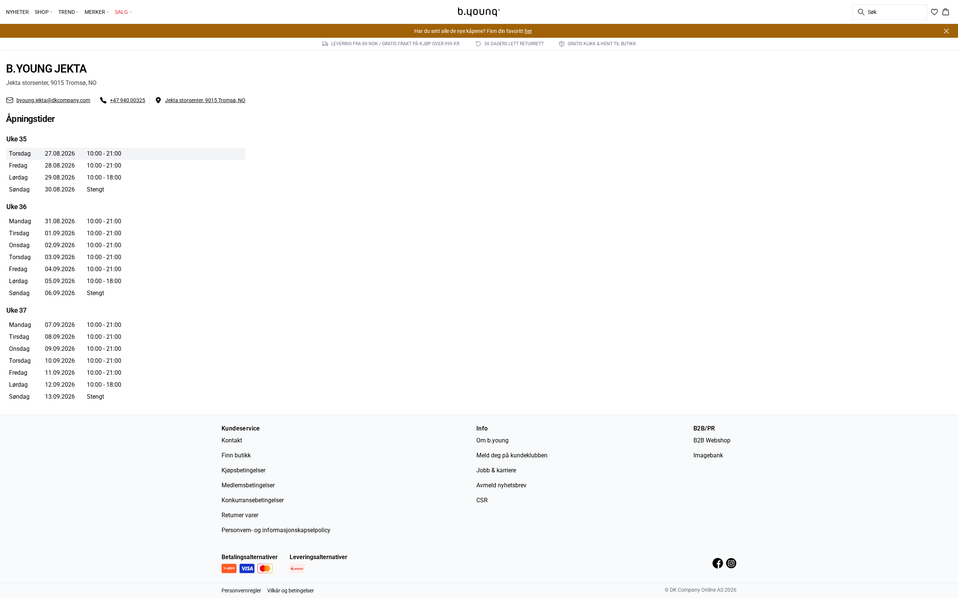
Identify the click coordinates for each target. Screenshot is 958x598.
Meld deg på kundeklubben (511, 455)
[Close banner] (946, 31)
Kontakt (232, 440)
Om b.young (492, 440)
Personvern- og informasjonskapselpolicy (276, 530)
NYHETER (17, 12)
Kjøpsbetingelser (243, 470)
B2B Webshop (711, 440)
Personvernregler (241, 591)
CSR (482, 500)
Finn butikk (236, 455)
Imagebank (708, 455)
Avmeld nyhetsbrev (501, 485)
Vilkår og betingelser (290, 591)
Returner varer (240, 515)
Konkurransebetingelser (253, 500)
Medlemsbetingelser (248, 485)
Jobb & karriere (496, 470)
